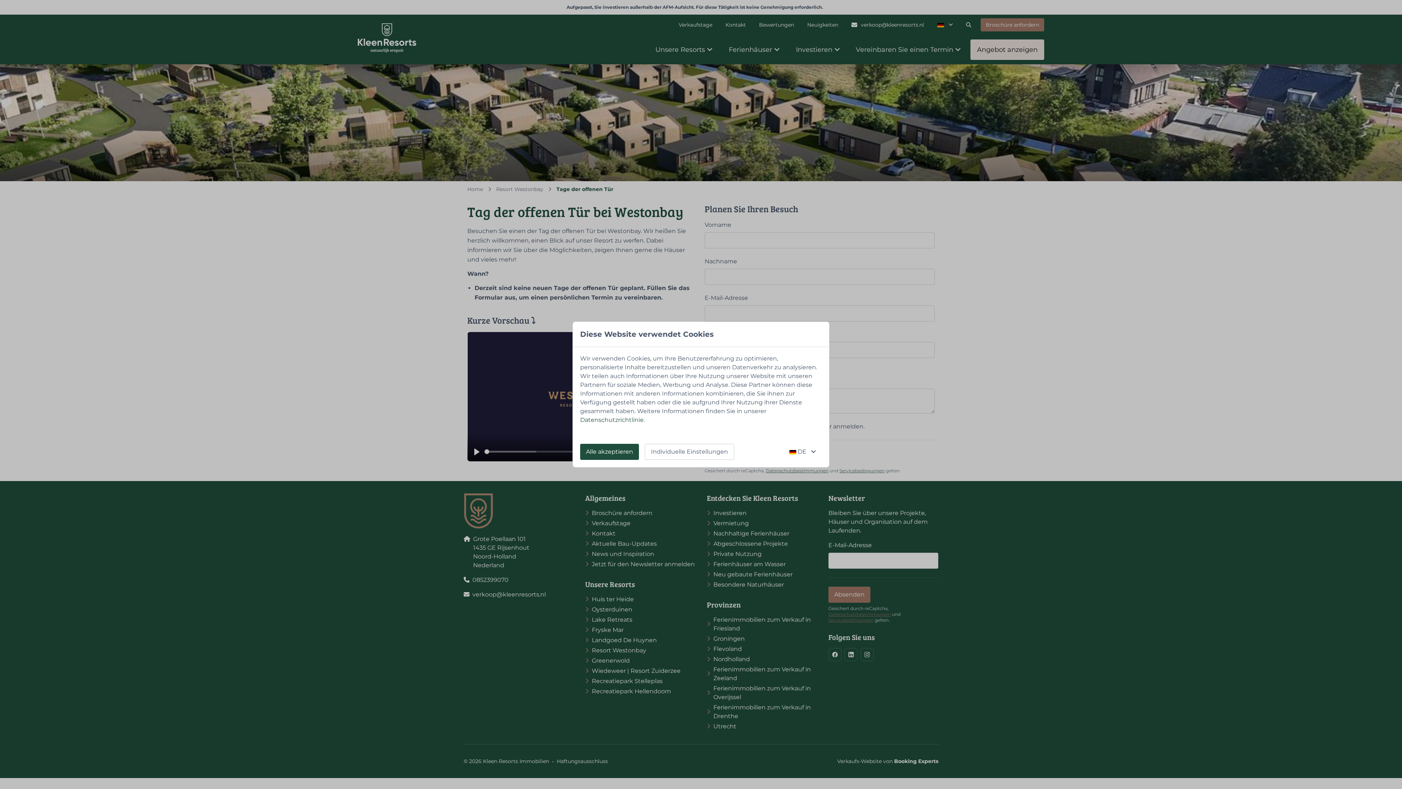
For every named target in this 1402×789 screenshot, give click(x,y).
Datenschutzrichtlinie (612, 419)
